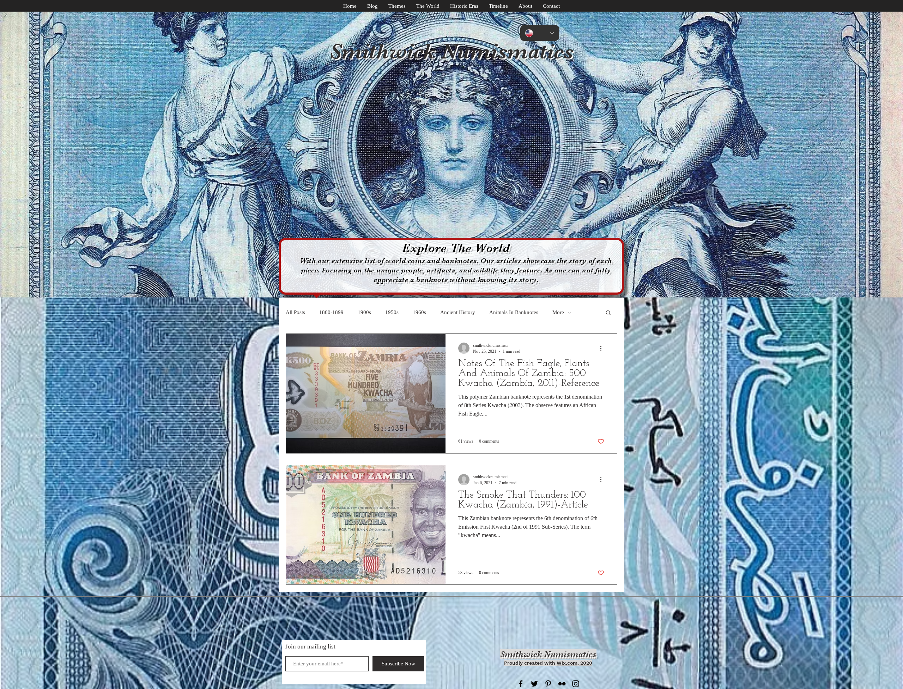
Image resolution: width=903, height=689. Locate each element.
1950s (392, 312)
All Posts (295, 312)
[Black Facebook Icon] (520, 683)
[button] (608, 313)
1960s (419, 312)
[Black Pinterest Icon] (548, 683)
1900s (364, 312)
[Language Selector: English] (539, 33)
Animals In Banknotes (513, 312)
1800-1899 (331, 312)
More (558, 312)
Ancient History (457, 312)
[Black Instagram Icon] (575, 683)
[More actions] (603, 348)
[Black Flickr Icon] (561, 683)
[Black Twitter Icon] (534, 683)
